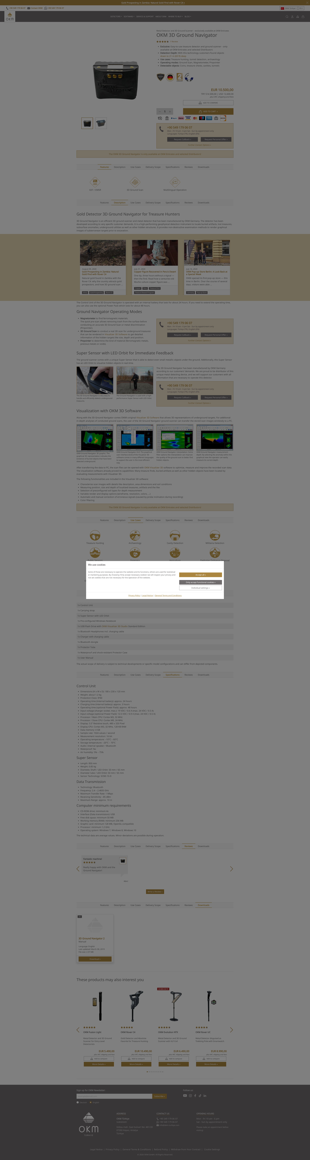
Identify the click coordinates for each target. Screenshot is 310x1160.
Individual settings (199, 588)
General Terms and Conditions (168, 595)
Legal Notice (147, 595)
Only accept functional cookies (200, 582)
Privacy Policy (134, 595)
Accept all (200, 574)
